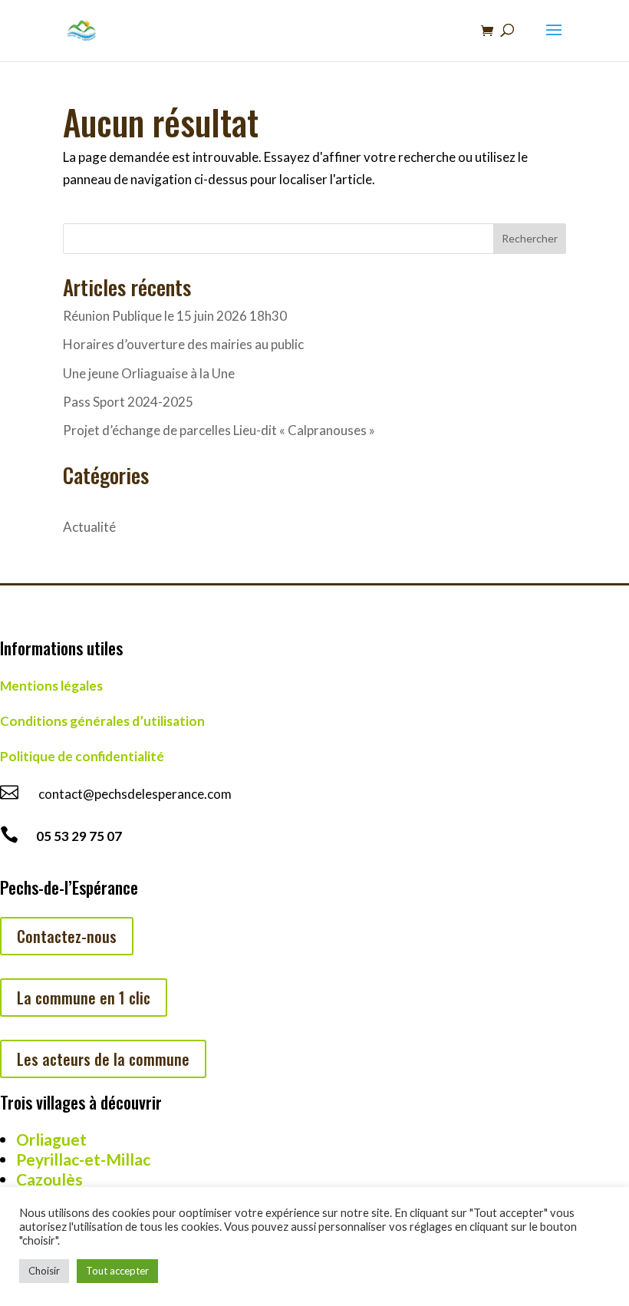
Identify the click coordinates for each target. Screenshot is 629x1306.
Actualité (89, 527)
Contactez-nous (67, 936)
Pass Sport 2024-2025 (128, 402)
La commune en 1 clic (83, 997)
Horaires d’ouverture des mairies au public (183, 344)
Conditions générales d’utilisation (102, 721)
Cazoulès (49, 1179)
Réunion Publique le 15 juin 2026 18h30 (175, 316)
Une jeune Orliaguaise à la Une (149, 373)
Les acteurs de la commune (103, 1058)
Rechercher (530, 238)
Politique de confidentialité (82, 756)
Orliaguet (51, 1139)
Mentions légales (51, 686)
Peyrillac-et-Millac (83, 1159)
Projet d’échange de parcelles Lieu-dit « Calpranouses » (219, 430)
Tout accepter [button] (117, 1271)
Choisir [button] (44, 1271)
